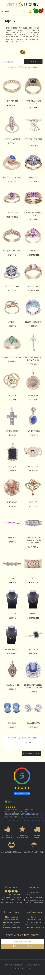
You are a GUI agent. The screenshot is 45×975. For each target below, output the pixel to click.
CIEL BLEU (11, 723)
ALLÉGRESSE (33, 177)
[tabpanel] (22, 809)
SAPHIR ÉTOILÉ (33, 431)
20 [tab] (37, 817)
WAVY (33, 578)
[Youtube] (16, 891)
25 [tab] (17, 820)
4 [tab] (19, 814)
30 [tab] (36, 820)
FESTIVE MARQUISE (12, 139)
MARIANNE (33, 395)
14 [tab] (15, 817)
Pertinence (11, 62)
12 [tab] (7, 817)
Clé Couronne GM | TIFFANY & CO (33, 358)
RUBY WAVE (12, 502)
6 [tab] (26, 814)
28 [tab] (28, 820)
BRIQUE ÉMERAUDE (12, 251)
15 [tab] (19, 817)
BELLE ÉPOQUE (33, 723)
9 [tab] (37, 814)
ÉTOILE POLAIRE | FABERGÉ (33, 102)
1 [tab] (7, 814)
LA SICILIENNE (33, 286)
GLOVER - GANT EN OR (33, 140)
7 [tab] (30, 814)
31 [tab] (39, 820)
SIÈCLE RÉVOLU (12, 286)
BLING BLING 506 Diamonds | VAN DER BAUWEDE (33, 540)
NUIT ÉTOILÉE (12, 101)
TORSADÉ (12, 614)
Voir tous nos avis (22, 793)
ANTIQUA (12, 466)
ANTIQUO (33, 649)
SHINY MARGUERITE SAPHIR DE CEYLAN (33, 686)
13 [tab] (11, 817)
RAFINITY (33, 502)
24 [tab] (13, 820)
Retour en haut (31, 753)
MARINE (12, 322)
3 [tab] (15, 814)
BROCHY (12, 538)
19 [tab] (34, 817)
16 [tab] (23, 817)
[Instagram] (5, 891)
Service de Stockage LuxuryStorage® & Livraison (11, 852)
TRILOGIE (12, 395)
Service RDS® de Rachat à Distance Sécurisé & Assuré (34, 852)
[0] (41, 11)
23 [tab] (9, 820)
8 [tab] (34, 814)
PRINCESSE (33, 251)
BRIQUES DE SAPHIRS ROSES (33, 214)
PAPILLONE (33, 466)
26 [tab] (21, 820)
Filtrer (33, 62)
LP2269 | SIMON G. (33, 322)
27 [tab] (24, 820)
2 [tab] (11, 814)
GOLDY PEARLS (11, 649)
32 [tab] (43, 820)
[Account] (30, 12)
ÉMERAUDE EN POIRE (11, 357)
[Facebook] (9, 891)
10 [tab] (41, 814)
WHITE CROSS (12, 431)
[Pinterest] (13, 891)
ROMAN (11, 578)
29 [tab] (32, 820)
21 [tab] (41, 817)
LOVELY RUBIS (12, 213)
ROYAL (33, 614)
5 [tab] (23, 814)
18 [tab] (30, 817)
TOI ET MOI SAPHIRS (12, 177)
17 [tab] (26, 817)
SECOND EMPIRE (12, 685)
